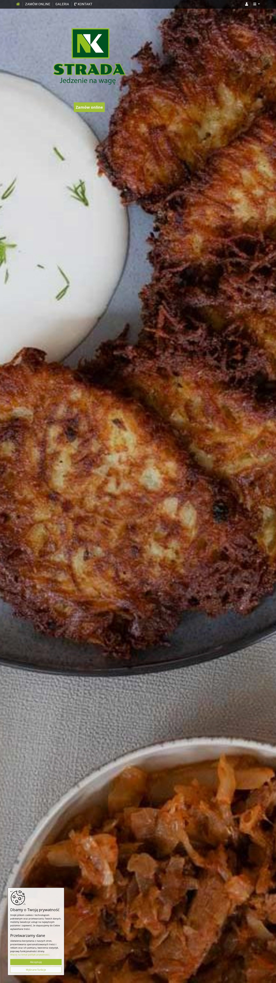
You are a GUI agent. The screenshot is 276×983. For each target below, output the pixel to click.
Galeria (62, 4)
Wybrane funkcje (36, 969)
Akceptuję (36, 962)
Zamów (37, 4)
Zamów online (89, 107)
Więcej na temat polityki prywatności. (30, 954)
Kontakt (84, 4)
